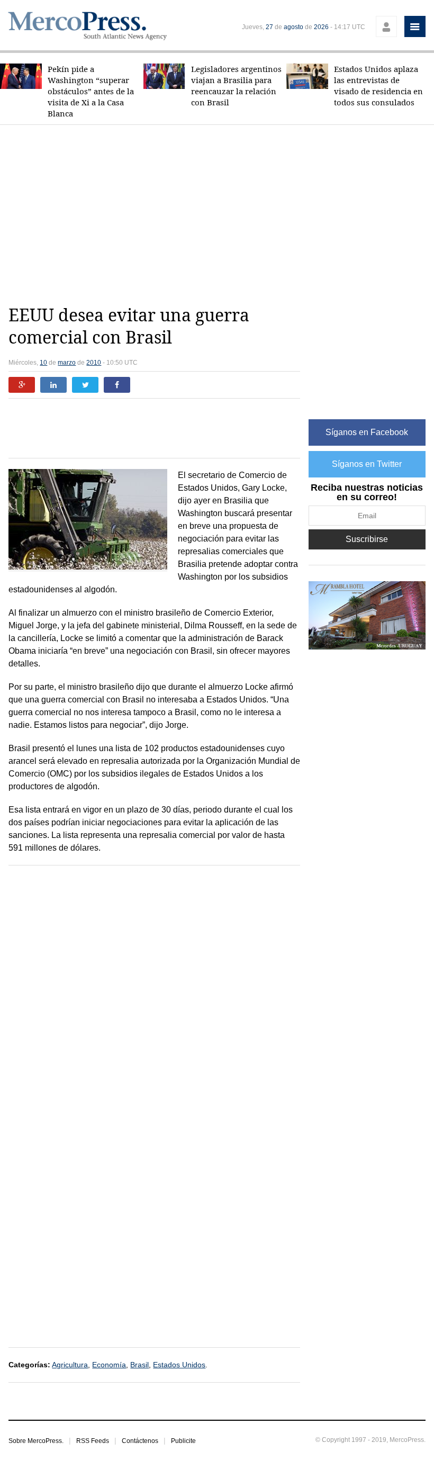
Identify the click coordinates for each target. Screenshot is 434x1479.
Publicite (183, 1441)
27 (269, 27)
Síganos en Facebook (367, 432)
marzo (67, 362)
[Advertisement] (220, 215)
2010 (93, 362)
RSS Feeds (92, 1441)
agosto (293, 27)
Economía (109, 1364)
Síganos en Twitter (367, 463)
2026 (321, 27)
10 (43, 362)
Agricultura (70, 1364)
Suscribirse (367, 539)
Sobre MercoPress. (36, 1441)
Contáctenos (140, 1441)
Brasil (139, 1364)
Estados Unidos (179, 1364)
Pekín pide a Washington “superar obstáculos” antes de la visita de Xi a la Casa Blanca (91, 91)
